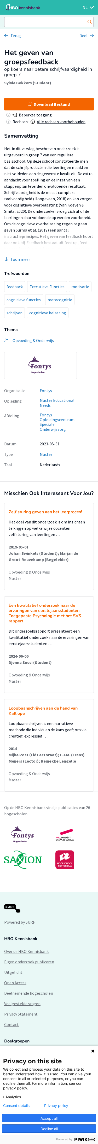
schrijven (14, 312)
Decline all (49, 1129)
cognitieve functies (24, 299)
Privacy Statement (21, 1014)
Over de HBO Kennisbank (26, 951)
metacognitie (60, 299)
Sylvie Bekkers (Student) (27, 82)
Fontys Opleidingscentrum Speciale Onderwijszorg (57, 422)
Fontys (46, 390)
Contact (11, 1024)
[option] (40, 365)
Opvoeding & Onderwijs (29, 572)
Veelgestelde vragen (22, 1003)
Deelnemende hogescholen (28, 993)
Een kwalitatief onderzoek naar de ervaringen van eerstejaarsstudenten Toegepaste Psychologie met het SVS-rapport (46, 613)
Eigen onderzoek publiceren (29, 961)
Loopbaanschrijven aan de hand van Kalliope (43, 710)
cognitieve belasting (47, 312)
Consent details (16, 1106)
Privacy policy (56, 1106)
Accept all (49, 1118)
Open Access (15, 982)
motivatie (80, 286)
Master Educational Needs (57, 403)
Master (46, 454)
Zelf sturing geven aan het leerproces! (45, 512)
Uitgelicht (13, 972)
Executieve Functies (47, 286)
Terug (15, 35)
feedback (15, 286)
